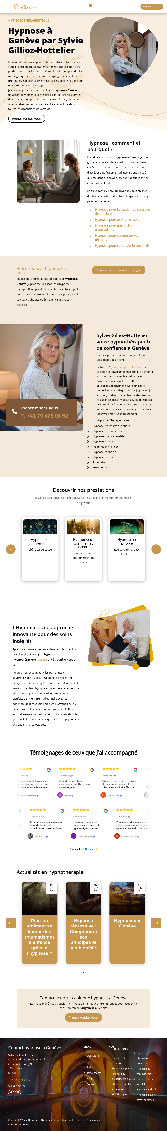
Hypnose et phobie (122, 1068)
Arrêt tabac (118, 1089)
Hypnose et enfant (122, 1084)
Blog (89, 1078)
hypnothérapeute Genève (125, 367)
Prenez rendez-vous (26, 118)
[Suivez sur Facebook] (11, 1092)
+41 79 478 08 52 (20, 1080)
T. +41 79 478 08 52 (44, 416)
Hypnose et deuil (146, 1089)
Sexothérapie (119, 1094)
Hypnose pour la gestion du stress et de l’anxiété (122, 211)
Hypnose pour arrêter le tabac (117, 219)
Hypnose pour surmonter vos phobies (117, 237)
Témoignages (94, 1072)
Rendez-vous (152, 6)
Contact (91, 1084)
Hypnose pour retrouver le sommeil (122, 245)
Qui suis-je (93, 1055)
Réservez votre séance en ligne (119, 270)
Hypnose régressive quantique (142, 1058)
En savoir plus (40, 570)
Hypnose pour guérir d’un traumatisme (114, 227)
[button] (156, 549)
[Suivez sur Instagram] (18, 1092)
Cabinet (91, 1061)
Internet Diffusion (18, 1124)
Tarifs (90, 1067)
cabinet (42, 659)
